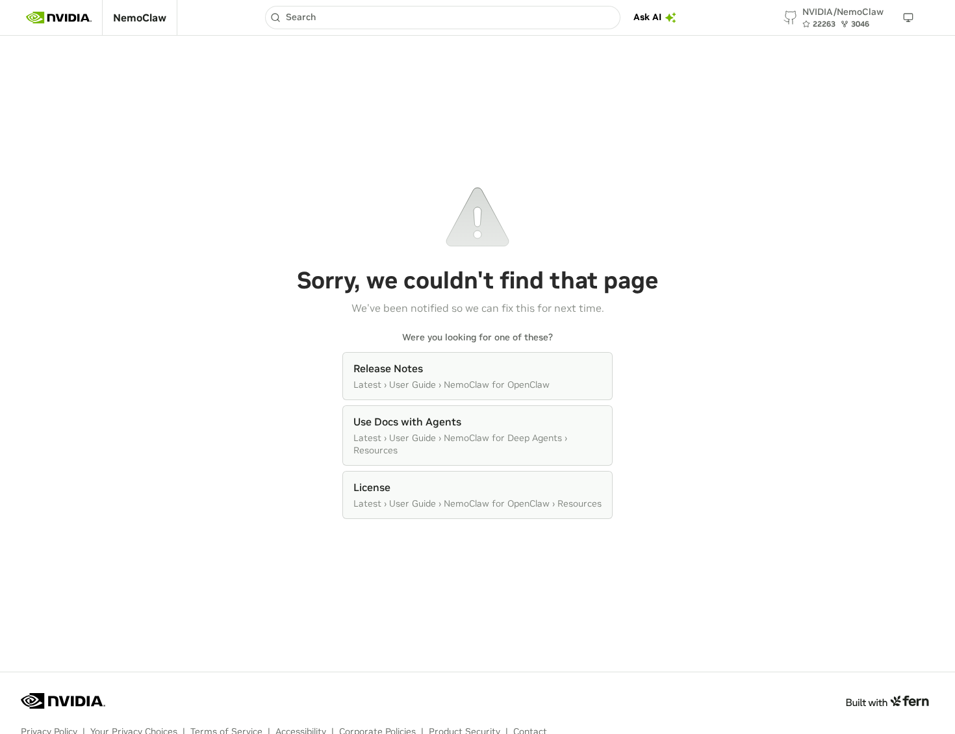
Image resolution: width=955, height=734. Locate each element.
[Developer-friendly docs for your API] (887, 701)
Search (301, 17)
